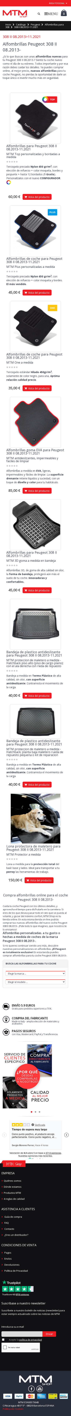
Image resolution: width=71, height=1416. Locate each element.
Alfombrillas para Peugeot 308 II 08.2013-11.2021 (31, 147)
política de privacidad (30, 1339)
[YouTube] (39, 1389)
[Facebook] (31, 1389)
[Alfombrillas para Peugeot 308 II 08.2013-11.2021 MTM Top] (35, 118)
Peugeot (35, 24)
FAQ (6, 1222)
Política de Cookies (13, 1409)
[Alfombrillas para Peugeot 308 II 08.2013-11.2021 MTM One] (35, 326)
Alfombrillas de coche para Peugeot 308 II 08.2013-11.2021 (34, 260)
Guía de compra (13, 1216)
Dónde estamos (12, 1186)
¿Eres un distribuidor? (16, 1235)
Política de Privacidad (16, 1270)
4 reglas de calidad (14, 1198)
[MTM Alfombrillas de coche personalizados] (15, 13)
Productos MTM (12, 1192)
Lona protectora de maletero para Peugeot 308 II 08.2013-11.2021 (33, 848)
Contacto (9, 1228)
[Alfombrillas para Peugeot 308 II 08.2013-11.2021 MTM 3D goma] (35, 525)
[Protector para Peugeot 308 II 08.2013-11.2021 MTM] (35, 818)
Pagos (7, 1252)
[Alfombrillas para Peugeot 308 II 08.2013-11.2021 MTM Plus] (35, 231)
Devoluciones (11, 1264)
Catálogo (21, 24)
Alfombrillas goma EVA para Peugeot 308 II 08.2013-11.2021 (35, 451)
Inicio (8, 24)
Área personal (57, 3)
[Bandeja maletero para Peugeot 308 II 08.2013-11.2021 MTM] (35, 624)
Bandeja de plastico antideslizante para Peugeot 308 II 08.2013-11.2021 (34, 653)
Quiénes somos (12, 1180)
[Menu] (51, 13)
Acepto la (25, 1339)
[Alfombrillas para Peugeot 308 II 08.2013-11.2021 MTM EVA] (35, 422)
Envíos (8, 1258)
